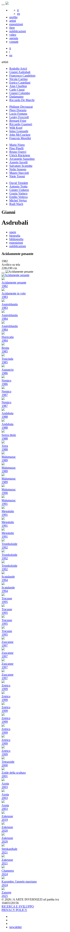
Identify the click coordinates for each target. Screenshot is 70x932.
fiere (12, 27)
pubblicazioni (17, 31)
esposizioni (16, 24)
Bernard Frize (17, 120)
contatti (13, 41)
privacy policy (14, 910)
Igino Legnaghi (18, 131)
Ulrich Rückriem (19, 155)
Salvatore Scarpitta (20, 165)
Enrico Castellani (19, 82)
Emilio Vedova (18, 197)
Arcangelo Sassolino (22, 158)
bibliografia (16, 239)
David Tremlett (18, 183)
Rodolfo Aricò (18, 68)
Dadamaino (16, 96)
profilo (13, 17)
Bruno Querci (17, 151)
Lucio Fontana (18, 113)
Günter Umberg (19, 190)
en (18, 13)
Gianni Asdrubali (19, 72)
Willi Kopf (15, 127)
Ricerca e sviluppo (18, 906)
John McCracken (19, 134)
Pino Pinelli (16, 148)
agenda (13, 38)
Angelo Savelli (18, 162)
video (12, 34)
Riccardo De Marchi (21, 100)
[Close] (3, 272)
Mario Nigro (17, 144)
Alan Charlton (18, 86)
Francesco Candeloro (22, 75)
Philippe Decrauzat (21, 106)
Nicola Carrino (18, 79)
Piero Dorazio (17, 110)
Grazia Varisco (18, 193)
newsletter (15, 927)
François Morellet (20, 138)
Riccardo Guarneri (20, 124)
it (18, 10)
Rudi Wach (16, 204)
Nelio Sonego (17, 169)
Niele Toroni (17, 176)
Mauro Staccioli (19, 172)
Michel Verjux (18, 200)
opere (12, 232)
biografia (14, 235)
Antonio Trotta (18, 186)
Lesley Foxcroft (19, 117)
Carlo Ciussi (16, 89)
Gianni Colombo (19, 93)
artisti (12, 20)
